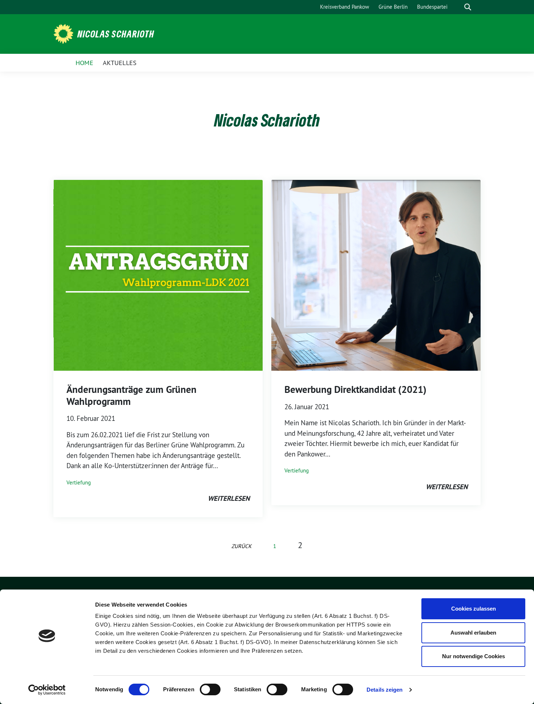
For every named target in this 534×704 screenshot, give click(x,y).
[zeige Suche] (468, 7)
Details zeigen (384, 690)
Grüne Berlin (393, 6)
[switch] (210, 689)
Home (84, 63)
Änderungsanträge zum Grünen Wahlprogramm (131, 395)
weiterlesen (229, 498)
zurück (241, 546)
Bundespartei (432, 6)
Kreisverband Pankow (344, 6)
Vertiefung (78, 482)
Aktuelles (120, 63)
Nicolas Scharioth (115, 33)
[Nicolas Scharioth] (64, 33)
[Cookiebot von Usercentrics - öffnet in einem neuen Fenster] (47, 689)
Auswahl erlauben (473, 632)
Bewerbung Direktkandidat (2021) (355, 389)
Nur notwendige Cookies (473, 656)
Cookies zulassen (473, 609)
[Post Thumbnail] (158, 274)
